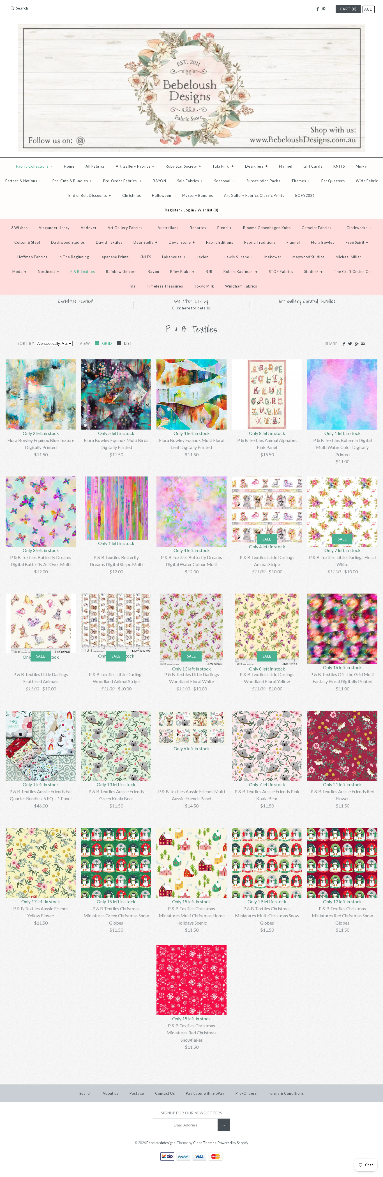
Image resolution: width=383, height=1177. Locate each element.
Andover (89, 227)
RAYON (159, 181)
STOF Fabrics (281, 271)
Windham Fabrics (241, 286)
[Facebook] (317, 9)
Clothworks (359, 227)
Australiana (168, 227)
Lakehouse (174, 257)
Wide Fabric (367, 181)
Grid (107, 343)
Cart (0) (348, 9)
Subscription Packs (263, 181)
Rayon (153, 271)
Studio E (313, 271)
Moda (19, 271)
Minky (361, 166)
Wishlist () (208, 210)
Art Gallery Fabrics (135, 166)
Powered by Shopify (233, 1142)
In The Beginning (73, 257)
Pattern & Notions (23, 181)
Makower (273, 257)
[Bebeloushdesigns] (191, 27)
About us (111, 1093)
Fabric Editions (219, 242)
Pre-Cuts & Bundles (72, 181)
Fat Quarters (333, 181)
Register (172, 210)
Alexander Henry (54, 227)
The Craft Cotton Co (352, 271)
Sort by (26, 343)
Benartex (198, 227)
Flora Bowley (323, 242)
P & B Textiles (82, 271)
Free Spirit (357, 242)
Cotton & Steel (27, 242)
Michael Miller (350, 257)
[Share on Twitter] (350, 343)
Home (69, 166)
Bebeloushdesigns (160, 1142)
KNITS (339, 166)
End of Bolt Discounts (89, 195)
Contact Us (165, 1093)
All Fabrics (95, 166)
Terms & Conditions (286, 1093)
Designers (256, 166)
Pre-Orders (246, 1093)
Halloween (161, 195)
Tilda (131, 286)
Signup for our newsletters (191, 1113)
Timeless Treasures (165, 286)
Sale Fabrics (190, 181)
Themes (300, 181)
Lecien (205, 257)
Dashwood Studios (68, 242)
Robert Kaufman (240, 271)
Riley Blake (182, 271)
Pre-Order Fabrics (122, 181)
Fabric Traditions (260, 242)
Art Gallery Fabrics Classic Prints (254, 195)
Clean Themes (204, 1142)
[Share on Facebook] (344, 343)
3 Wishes (19, 227)
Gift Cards (312, 166)
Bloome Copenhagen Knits (267, 227)
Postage (137, 1093)
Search (85, 1093)
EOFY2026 (305, 195)
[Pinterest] (323, 9)
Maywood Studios (308, 257)
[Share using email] (362, 343)
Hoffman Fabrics (32, 257)
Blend (224, 227)
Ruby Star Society (183, 166)
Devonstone (182, 242)
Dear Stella (145, 242)
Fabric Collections (34, 166)
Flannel (285, 166)
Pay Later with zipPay (205, 1093)
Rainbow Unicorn (121, 271)
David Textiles (109, 242)
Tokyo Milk (204, 286)
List (128, 343)
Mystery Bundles (197, 195)
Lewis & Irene (239, 257)
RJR (209, 271)
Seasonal (224, 181)
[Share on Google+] (356, 343)
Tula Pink (223, 166)
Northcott (48, 271)
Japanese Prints (114, 257)
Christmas (131, 195)
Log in (189, 210)
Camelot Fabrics (318, 227)
